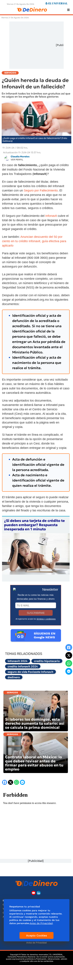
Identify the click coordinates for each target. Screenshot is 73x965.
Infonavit (51, 216)
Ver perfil (17, 159)
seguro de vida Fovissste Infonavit (30, 671)
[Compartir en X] (68, 655)
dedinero (14, 677)
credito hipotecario (47, 661)
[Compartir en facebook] (68, 647)
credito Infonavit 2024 (23, 666)
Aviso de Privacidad (36, 942)
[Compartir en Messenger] (68, 671)
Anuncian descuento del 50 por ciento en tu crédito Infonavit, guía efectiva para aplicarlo (34, 241)
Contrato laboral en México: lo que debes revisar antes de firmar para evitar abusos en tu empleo (34, 763)
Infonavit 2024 (18, 661)
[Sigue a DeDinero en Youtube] (33, 893)
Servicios (12, 692)
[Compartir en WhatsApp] (68, 663)
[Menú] (68, 9)
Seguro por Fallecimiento (41, 190)
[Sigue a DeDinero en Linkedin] (38, 893)
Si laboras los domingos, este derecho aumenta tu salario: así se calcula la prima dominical (34, 723)
